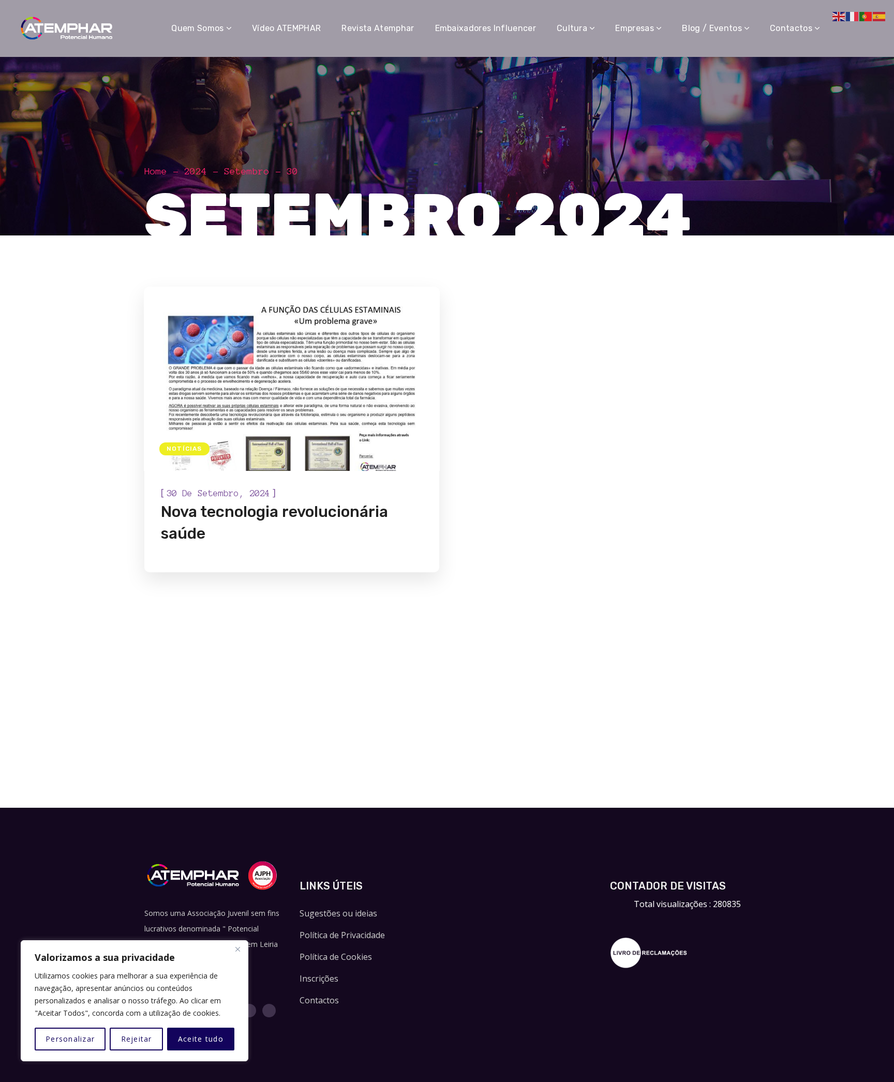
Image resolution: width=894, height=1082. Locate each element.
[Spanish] (879, 15)
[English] (839, 15)
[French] (852, 15)
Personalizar (70, 1039)
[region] (134, 1000)
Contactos (319, 1000)
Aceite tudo (201, 1039)
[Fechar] (237, 949)
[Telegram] (269, 1010)
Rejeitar (136, 1039)
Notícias (184, 448)
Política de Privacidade (342, 935)
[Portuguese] (866, 15)
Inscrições (319, 978)
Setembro (247, 171)
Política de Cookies (336, 956)
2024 (195, 171)
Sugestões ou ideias (338, 913)
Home (155, 171)
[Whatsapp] (249, 1010)
